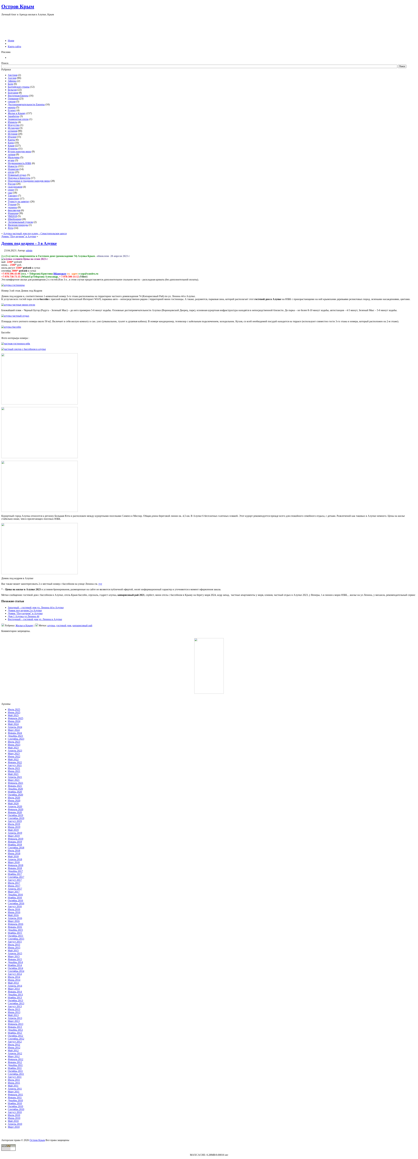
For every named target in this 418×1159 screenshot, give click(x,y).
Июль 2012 (14, 1044)
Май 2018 (13, 856)
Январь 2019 (15, 841)
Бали (10, 83)
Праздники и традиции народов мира (29, 181)
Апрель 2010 (15, 1124)
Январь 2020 (15, 812)
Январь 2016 (15, 927)
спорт (11, 189)
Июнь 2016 (14, 912)
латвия (11, 154)
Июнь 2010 (14, 1118)
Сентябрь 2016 (16, 903)
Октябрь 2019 (15, 815)
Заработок (13, 116)
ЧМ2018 (12, 216)
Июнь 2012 (14, 1047)
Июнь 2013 (14, 1012)
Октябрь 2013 (15, 1000)
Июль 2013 (14, 1009)
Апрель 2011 (15, 1088)
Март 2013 (14, 1021)
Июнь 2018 (14, 853)
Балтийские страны (19, 86)
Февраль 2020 (15, 809)
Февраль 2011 (15, 1094)
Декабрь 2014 (15, 962)
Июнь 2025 (14, 712)
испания (12, 131)
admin (29, 250)
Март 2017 (14, 891)
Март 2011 (13, 1091)
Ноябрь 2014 (15, 965)
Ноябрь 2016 (15, 897)
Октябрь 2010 (15, 1106)
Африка (12, 81)
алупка (51, 625)
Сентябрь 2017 (16, 877)
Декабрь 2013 (15, 994)
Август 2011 (15, 1077)
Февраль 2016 (15, 924)
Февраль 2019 (15, 838)
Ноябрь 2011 (15, 1068)
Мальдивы (14, 157)
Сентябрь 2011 (16, 1074)
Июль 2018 (14, 850)
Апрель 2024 (15, 727)
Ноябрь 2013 (15, 997)
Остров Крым (17, 6)
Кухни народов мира (19, 151)
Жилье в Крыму (17, 113)
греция (12, 101)
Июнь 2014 (14, 980)
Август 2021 (15, 765)
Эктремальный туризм (20, 222)
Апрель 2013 (15, 1018)
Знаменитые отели (18, 119)
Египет (12, 110)
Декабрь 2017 (15, 871)
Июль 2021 (14, 768)
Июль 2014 (14, 977)
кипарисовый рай (82, 625)
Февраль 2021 (15, 783)
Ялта (10, 228)
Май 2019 (13, 830)
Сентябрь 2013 (16, 1003)
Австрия (12, 75)
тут (100, 583)
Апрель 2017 (15, 888)
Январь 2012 (15, 1062)
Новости (12, 166)
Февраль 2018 (15, 865)
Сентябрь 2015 (16, 938)
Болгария (13, 92)
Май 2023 (13, 747)
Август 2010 (15, 1112)
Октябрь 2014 (15, 968)
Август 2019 (15, 821)
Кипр (11, 142)
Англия (12, 78)
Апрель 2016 (15, 918)
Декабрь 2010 (15, 1100)
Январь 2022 (15, 762)
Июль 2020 (14, 797)
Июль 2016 (14, 909)
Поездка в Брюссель (19, 178)
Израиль (12, 122)
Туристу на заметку (19, 201)
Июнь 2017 (14, 885)
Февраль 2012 (15, 1059)
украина (12, 207)
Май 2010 (13, 1121)
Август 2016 (15, 906)
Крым (11, 145)
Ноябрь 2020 (15, 791)
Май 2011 (13, 1085)
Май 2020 (13, 803)
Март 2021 (14, 780)
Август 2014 (15, 974)
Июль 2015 (14, 944)
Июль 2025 (14, 709)
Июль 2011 (14, 1079)
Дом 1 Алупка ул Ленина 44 (23, 616)
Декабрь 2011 (15, 1065)
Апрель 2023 (15, 750)
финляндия (14, 210)
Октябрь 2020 (15, 794)
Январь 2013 (15, 1027)
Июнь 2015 (14, 947)
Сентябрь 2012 (16, 1038)
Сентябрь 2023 (16, 738)
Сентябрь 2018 (16, 847)
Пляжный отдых (17, 175)
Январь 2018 (15, 868)
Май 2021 (13, 774)
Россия (12, 183)
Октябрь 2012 (15, 1035)
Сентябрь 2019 (16, 818)
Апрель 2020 (15, 806)
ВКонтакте (59, 273)
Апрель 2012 (15, 1053)
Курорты (13, 148)
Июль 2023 (14, 741)
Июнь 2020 (14, 800)
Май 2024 (13, 724)
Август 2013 (15, 1006)
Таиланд (12, 195)
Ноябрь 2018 (15, 844)
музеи (11, 160)
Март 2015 (14, 956)
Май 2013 (13, 1015)
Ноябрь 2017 (15, 874)
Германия (13, 98)
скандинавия (15, 186)
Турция (12, 204)
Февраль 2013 (15, 1024)
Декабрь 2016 (15, 894)
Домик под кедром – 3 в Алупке (29, 243)
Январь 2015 (15, 959)
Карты (11, 139)
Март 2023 (14, 753)
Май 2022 (13, 759)
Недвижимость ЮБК (19, 163)
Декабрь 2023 (15, 736)
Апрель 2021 (15, 777)
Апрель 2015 (15, 953)
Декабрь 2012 (15, 1029)
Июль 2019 (14, 824)
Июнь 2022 (14, 756)
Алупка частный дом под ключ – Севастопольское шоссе (35, 233)
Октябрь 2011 (15, 1071)
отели (11, 172)
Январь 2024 (15, 733)
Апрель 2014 (15, 985)
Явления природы (18, 225)
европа (12, 107)
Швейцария (14, 219)
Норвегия (13, 169)
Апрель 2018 (15, 859)
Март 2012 (14, 1056)
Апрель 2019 (15, 833)
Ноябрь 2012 (15, 1032)
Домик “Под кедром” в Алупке (18, 236)
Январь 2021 (15, 785)
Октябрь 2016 (15, 900)
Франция (13, 213)
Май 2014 (13, 982)
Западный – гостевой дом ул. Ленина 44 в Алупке (36, 607)
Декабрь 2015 (15, 930)
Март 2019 (14, 835)
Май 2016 (13, 915)
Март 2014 (14, 988)
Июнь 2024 (14, 721)
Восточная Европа (18, 95)
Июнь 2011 (14, 1082)
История (12, 133)
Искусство (14, 125)
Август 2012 (15, 1041)
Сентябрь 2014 (16, 971)
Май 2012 (13, 1050)
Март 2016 (14, 921)
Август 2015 (15, 941)
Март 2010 (14, 1127)
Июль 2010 (14, 1115)
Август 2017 (15, 880)
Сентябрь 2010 (16, 1109)
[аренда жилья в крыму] (209, 692)
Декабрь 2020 (15, 788)
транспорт (13, 198)
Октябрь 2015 (15, 935)
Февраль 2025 (15, 718)
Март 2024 (14, 730)
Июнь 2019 (14, 827)
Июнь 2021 (14, 771)
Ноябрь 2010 (15, 1103)
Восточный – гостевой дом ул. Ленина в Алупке (35, 619)
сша (10, 192)
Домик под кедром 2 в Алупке (25, 610)
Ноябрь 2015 (15, 932)
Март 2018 (14, 862)
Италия (12, 136)
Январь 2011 (15, 1097)
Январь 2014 (15, 991)
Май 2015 (13, 950)
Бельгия (12, 89)
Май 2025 (13, 715)
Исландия (13, 128)
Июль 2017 (14, 882)
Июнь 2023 (14, 744)
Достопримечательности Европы (26, 104)
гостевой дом (63, 625)
